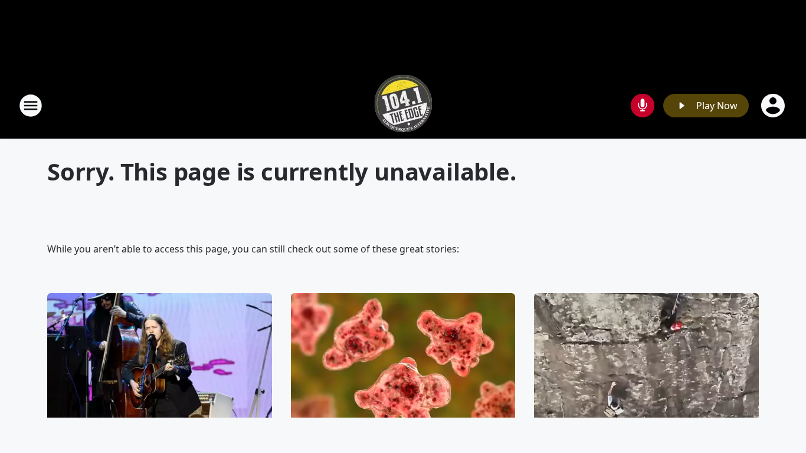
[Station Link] (403, 105)
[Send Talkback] (642, 105)
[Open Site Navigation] (30, 105)
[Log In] (774, 105)
